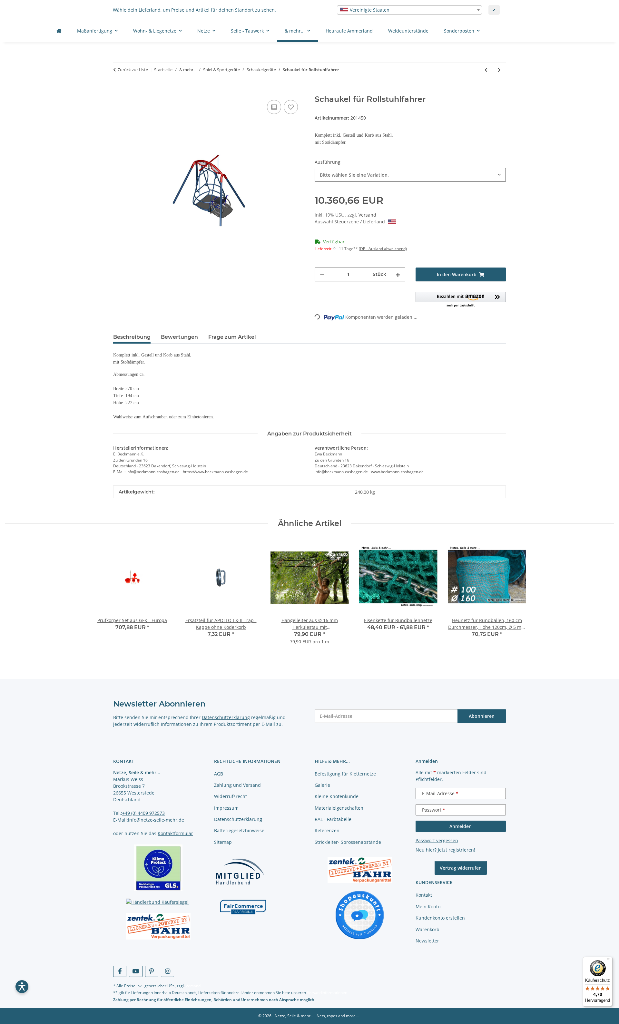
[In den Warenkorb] (118, 91)
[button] (461, 300)
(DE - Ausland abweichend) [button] (383, 248)
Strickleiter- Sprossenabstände (348, 842)
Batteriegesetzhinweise (239, 830)
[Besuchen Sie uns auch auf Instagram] (167, 971)
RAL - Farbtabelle (333, 819)
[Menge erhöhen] (398, 274)
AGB (218, 774)
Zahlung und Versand (237, 785)
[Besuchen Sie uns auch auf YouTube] (135, 971)
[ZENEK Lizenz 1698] (158, 926)
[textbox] (409, 10)
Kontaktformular (175, 833)
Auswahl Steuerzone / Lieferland (350, 222)
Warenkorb (427, 929)
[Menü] (609, 960)
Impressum (226, 808)
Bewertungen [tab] (179, 337)
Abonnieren (482, 716)
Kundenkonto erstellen (440, 918)
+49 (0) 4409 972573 (143, 813)
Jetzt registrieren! (456, 850)
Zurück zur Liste (133, 70)
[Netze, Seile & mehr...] (59, 31)
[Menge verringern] (322, 274)
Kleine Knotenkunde (337, 796)
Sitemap (223, 842)
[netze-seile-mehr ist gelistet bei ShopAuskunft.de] (360, 914)
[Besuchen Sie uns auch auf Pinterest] (151, 971)
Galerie (322, 785)
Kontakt (424, 895)
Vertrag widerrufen (461, 868)
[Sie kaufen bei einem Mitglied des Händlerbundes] (240, 871)
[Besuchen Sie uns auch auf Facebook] (119, 971)
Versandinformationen (327, 992)
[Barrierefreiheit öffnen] (21, 986)
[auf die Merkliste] (291, 107)
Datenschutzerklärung (226, 717)
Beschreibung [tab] (132, 337)
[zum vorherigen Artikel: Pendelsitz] (486, 70)
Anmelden (460, 826)
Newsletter (427, 941)
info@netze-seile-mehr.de (156, 820)
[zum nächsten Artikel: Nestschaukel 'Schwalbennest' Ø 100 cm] (499, 70)
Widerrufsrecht (230, 796)
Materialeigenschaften (339, 808)
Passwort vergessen (437, 840)
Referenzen (327, 830)
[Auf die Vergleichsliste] (274, 107)
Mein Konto (428, 906)
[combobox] (409, 10)
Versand (367, 215)
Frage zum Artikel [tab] (232, 337)
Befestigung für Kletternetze (345, 774)
